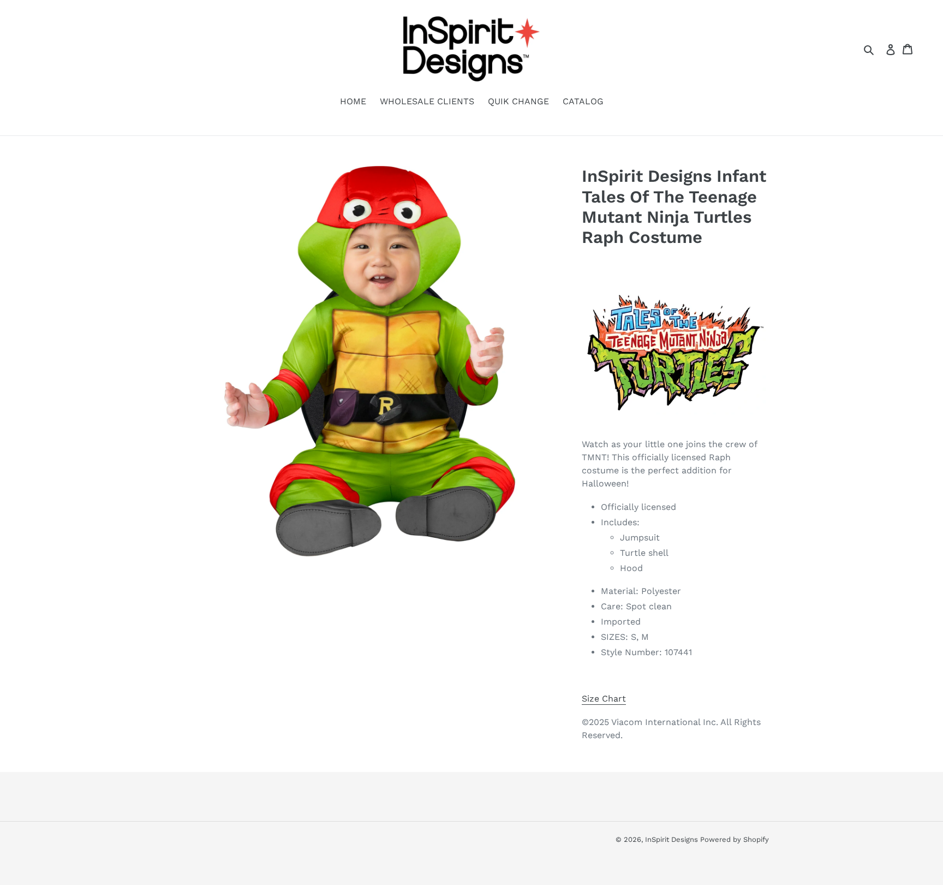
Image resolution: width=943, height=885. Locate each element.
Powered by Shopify (734, 839)
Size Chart (604, 698)
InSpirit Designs (672, 839)
